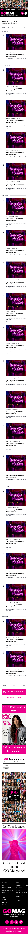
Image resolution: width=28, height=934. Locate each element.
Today (14, 685)
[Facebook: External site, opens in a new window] (7, 922)
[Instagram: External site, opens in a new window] (21, 922)
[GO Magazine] (11, 13)
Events (3, 23)
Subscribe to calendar (13, 698)
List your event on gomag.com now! (13, 692)
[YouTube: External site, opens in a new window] (16, 922)
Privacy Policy (18, 931)
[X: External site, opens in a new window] (12, 922)
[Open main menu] (25, 13)
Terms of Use (9, 931)
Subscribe (6, 768)
